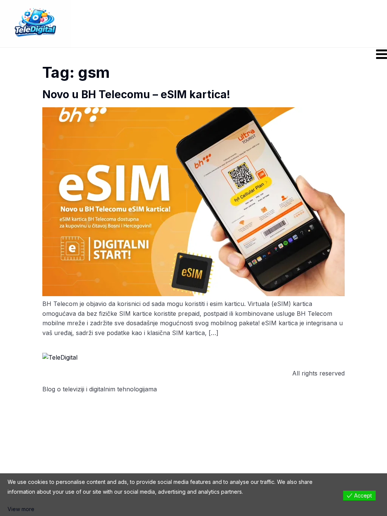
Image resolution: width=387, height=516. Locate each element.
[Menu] (193, 54)
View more (21, 509)
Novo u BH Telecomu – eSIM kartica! (136, 94)
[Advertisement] (245, 23)
